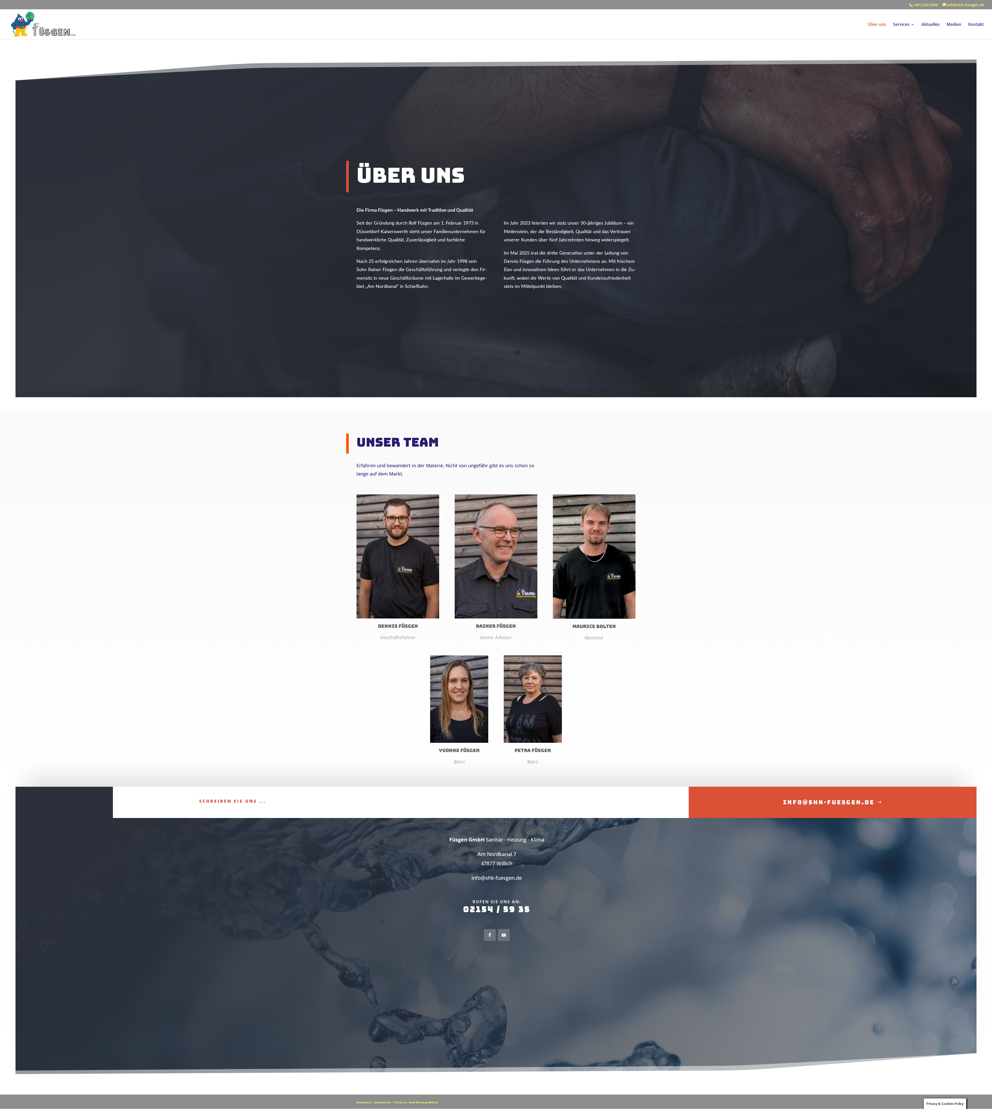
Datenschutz (382, 1102)
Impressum (364, 1102)
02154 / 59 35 (496, 909)
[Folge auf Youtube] (504, 935)
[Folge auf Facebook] (490, 935)
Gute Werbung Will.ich (423, 1102)
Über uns (877, 24)
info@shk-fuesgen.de (828, 802)
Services (901, 24)
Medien (954, 24)
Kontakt (976, 24)
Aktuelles (930, 24)
